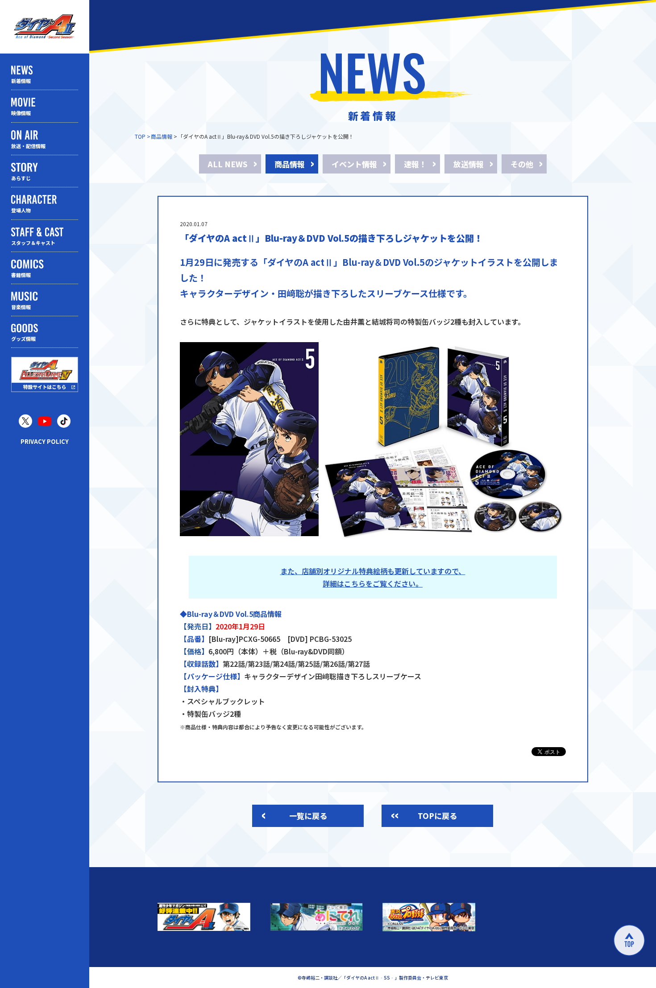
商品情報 (161, 136)
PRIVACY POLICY (45, 441)
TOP (140, 136)
